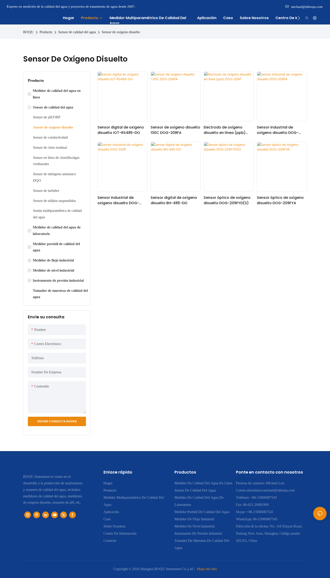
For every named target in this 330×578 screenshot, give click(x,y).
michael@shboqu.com (307, 7)
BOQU (28, 32)
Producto (46, 32)
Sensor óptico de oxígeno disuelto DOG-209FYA (280, 200)
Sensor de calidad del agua (77, 32)
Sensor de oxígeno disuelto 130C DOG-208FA (175, 130)
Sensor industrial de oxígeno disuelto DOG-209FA (278, 130)
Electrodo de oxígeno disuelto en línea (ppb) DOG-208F (225, 130)
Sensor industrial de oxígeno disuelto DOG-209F (118, 200)
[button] (299, 18)
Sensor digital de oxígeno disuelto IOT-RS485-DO (120, 130)
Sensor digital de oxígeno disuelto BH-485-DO (174, 200)
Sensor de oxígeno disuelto (121, 32)
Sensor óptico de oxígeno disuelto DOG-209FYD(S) (227, 200)
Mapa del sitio (207, 569)
